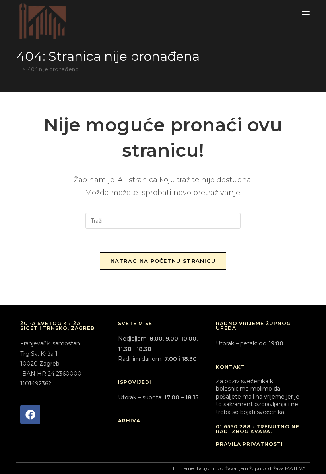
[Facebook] (30, 414)
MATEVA (295, 468)
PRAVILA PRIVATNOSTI (249, 444)
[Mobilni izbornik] (306, 14)
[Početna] (18, 69)
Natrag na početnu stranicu (163, 261)
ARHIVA (129, 421)
